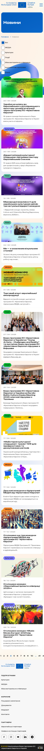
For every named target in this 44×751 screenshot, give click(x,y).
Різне (7, 72)
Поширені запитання (10, 701)
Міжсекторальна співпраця (17, 62)
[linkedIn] (25, 737)
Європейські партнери (11, 726)
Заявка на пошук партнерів (13, 731)
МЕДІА (8, 47)
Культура (9, 52)
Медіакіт (5, 710)
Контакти (5, 714)
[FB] (4, 737)
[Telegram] (32, 737)
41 (39, 656)
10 (32, 656)
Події (7, 57)
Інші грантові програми (15, 67)
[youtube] (18, 737)
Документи (6, 705)
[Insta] (11, 737)
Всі (6, 42)
